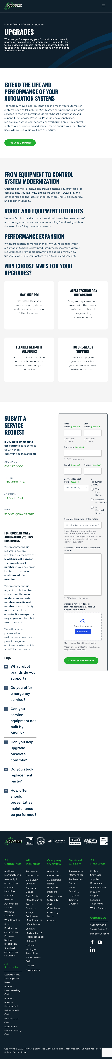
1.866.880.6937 (15, 482)
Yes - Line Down (98, 492)
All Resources (97, 862)
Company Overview (54, 862)
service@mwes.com (19, 514)
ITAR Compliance (85, 1048)
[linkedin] (92, 949)
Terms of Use (19, 1052)
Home (7, 24)
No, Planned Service (99, 510)
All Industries (33, 862)
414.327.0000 (13, 466)
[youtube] (100, 942)
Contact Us (98, 917)
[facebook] (92, 942)
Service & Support (22, 24)
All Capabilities (12, 862)
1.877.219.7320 (14, 498)
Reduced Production (101, 501)
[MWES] (13, 2)
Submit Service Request (81, 660)
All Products (11, 965)
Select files (83, 631)
